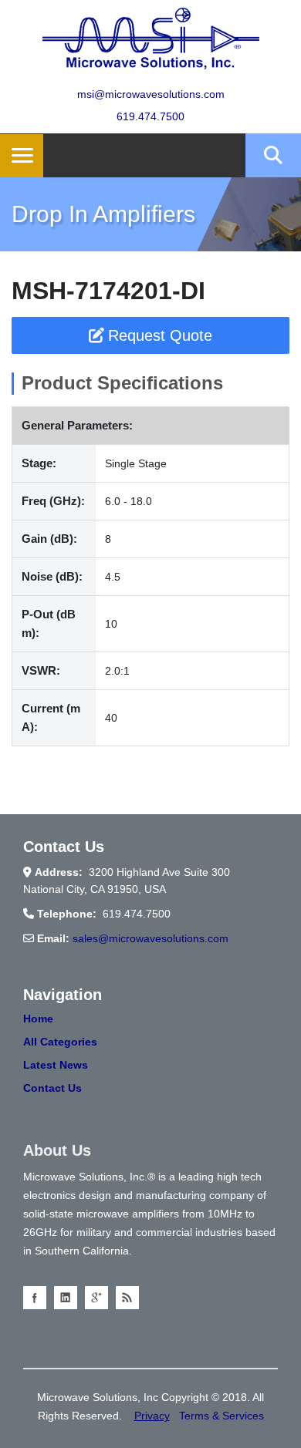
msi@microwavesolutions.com (151, 94)
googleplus (96, 1297)
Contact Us (52, 1088)
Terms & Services (221, 1415)
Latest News (55, 1065)
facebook (34, 1297)
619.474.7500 (150, 116)
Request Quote (160, 335)
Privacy (152, 1415)
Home (38, 1018)
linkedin (65, 1297)
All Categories (60, 1041)
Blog (127, 1297)
